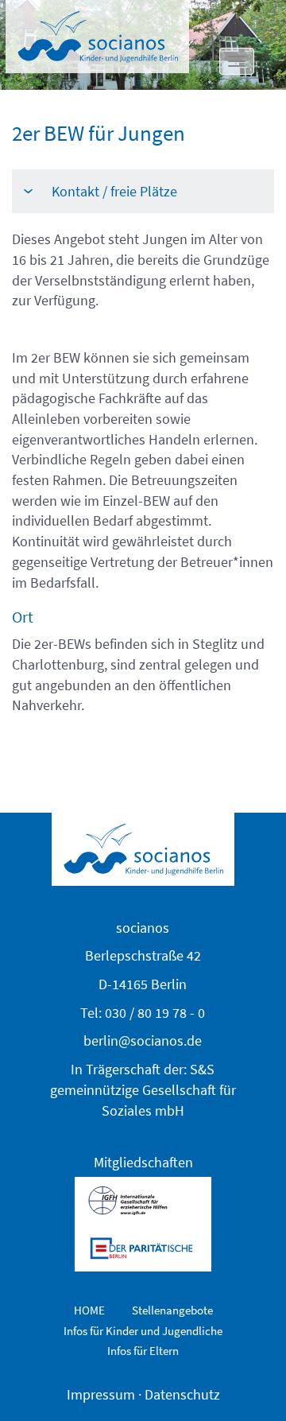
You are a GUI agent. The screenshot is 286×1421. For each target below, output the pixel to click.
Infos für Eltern (143, 1350)
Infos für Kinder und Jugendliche (143, 1330)
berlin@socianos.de (142, 1040)
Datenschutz (182, 1394)
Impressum (101, 1394)
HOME (89, 1310)
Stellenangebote (172, 1310)
